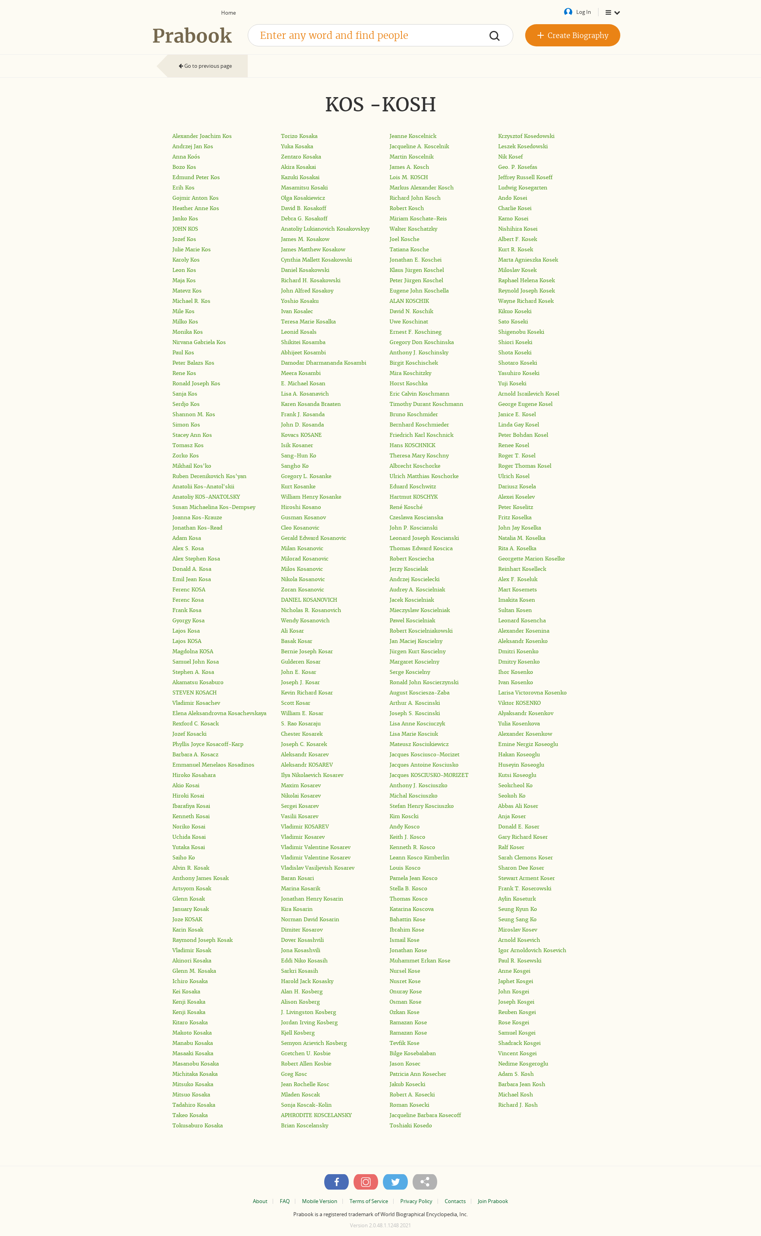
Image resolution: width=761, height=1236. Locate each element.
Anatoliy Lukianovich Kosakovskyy (325, 229)
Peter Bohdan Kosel (523, 435)
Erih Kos (183, 187)
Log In (583, 11)
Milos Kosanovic (302, 569)
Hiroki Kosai (188, 795)
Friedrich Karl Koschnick (421, 435)
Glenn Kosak (188, 898)
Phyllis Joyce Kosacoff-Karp (207, 744)
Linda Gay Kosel (518, 424)
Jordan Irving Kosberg (309, 1022)
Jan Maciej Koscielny (416, 641)
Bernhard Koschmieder (419, 424)
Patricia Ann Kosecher (418, 1074)
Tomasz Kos (188, 445)
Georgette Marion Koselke (531, 558)
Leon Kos (184, 270)
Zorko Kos (185, 455)
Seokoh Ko (512, 795)
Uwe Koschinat (409, 321)
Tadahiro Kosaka (193, 1105)
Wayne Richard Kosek (526, 301)
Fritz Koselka (515, 517)
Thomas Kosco (409, 898)
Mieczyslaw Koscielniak (420, 610)
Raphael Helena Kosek (526, 280)
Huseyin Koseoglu (521, 764)
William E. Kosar (302, 713)
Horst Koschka (409, 383)
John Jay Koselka (519, 527)
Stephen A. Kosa (193, 672)
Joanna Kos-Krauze (197, 517)
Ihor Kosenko (515, 672)
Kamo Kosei (513, 218)
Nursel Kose (405, 971)
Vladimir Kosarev (303, 837)
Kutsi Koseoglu (517, 775)
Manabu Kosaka (192, 1043)
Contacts (455, 1201)
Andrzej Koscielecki (415, 579)
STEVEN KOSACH (194, 692)
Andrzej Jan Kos (192, 146)
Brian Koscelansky (304, 1125)
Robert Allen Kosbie (306, 1063)
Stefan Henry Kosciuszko (422, 806)
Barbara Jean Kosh (521, 1084)
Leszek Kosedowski (523, 146)
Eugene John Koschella (419, 290)
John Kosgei (513, 991)
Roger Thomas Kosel (524, 466)
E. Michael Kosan (303, 383)
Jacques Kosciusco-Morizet (424, 754)
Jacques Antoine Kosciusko (424, 764)
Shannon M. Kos (193, 414)
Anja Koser (512, 816)
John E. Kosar (298, 672)
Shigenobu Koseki (521, 332)
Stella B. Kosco (408, 888)
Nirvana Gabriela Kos (199, 342)
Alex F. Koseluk (517, 579)
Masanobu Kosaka (195, 1063)
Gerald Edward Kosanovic (313, 538)
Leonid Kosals (299, 332)
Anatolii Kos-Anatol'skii (203, 486)
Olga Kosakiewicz (303, 198)
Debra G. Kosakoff (304, 218)
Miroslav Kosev (517, 929)
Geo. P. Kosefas (517, 167)
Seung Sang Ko (517, 919)
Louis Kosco (405, 868)
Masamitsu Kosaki (304, 187)
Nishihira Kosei (517, 229)
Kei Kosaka (186, 991)
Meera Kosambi (301, 373)
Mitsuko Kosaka (192, 1084)
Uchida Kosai (189, 837)
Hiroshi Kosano (301, 507)
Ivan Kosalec (297, 311)
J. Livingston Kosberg (308, 1012)
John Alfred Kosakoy (307, 290)
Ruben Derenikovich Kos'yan (209, 476)
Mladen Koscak (300, 1094)
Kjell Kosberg (298, 1032)
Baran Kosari (297, 878)
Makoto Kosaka (192, 1032)
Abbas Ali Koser (518, 806)
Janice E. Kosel (517, 414)
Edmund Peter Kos (196, 177)
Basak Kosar (296, 641)
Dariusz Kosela (517, 486)
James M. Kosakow (305, 239)
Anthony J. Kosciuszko (418, 785)
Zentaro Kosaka (301, 156)
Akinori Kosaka (191, 960)
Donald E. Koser (518, 826)
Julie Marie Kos (191, 249)
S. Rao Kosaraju (301, 723)
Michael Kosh (515, 1094)
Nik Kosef (510, 156)
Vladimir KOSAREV (305, 826)
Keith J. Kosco (407, 837)
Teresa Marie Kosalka (308, 321)
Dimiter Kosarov (302, 929)
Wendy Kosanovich (305, 620)
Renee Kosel (513, 445)
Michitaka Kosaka (195, 1074)
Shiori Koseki (515, 342)
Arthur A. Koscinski (415, 703)
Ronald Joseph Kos (196, 383)
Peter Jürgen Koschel (416, 280)
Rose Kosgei (513, 1022)
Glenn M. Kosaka (194, 971)
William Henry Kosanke (311, 497)
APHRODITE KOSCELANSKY (316, 1115)
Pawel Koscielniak (412, 620)
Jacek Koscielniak (412, 600)
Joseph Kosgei (516, 1002)
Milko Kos (185, 321)
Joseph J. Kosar (300, 682)
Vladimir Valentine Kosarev (315, 847)
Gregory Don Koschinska (422, 342)
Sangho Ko (295, 466)
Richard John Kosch (415, 198)
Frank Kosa (186, 610)
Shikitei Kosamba (303, 342)
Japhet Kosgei (515, 981)
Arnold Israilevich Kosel (528, 393)
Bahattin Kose (407, 919)
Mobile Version (319, 1201)
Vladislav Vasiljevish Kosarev (317, 868)
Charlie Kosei (515, 208)
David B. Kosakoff (303, 208)
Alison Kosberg (300, 1002)
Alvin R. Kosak (190, 868)
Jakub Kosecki (407, 1084)
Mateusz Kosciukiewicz (419, 744)
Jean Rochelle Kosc (305, 1084)
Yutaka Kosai (188, 847)
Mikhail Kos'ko (191, 466)
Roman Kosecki (409, 1105)
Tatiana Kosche (409, 249)
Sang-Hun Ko (298, 455)
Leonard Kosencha (522, 620)
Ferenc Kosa (188, 600)
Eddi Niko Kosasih (304, 960)
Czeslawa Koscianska (416, 517)
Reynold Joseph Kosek (526, 290)
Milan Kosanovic (302, 548)
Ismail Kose (404, 940)
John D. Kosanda (302, 424)
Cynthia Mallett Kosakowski (316, 259)
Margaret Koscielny (414, 661)
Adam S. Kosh (516, 1074)
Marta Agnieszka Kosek (528, 259)
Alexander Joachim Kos (202, 136)
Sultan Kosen (515, 610)
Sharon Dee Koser (521, 868)
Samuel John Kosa (195, 661)
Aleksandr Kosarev (305, 754)
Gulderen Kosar (301, 661)
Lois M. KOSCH (409, 177)
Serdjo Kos (186, 404)
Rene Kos (184, 373)
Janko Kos (185, 218)
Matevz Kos (187, 290)
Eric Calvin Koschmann (419, 393)
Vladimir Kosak (191, 950)
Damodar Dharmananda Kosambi (323, 363)
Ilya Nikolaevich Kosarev (312, 775)
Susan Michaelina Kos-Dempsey (213, 507)
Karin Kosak (187, 929)
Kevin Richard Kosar (307, 692)
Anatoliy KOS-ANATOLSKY (206, 497)
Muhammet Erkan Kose (420, 960)
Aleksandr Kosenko (523, 641)
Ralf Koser (511, 847)
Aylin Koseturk (517, 898)
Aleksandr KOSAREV (307, 764)
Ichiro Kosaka (190, 981)
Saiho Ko (183, 857)
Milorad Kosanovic (305, 558)
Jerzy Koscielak (409, 569)
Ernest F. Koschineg (416, 332)
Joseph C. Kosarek (304, 744)
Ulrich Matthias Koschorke (424, 476)
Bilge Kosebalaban (413, 1053)
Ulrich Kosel (514, 476)
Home (228, 12)
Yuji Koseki (512, 383)
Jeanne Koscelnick (413, 136)
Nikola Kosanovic (303, 579)
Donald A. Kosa (191, 569)
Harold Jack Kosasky (307, 981)
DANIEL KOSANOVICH (309, 600)
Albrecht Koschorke (415, 466)
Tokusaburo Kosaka (197, 1125)
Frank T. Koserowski (524, 888)
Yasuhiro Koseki (518, 373)
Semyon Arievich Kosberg (314, 1043)
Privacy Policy (416, 1201)
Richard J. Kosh (518, 1105)
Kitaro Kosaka (190, 1022)
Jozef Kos (184, 239)
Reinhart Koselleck (522, 569)
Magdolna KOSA (192, 651)
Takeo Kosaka (190, 1115)
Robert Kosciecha (412, 558)
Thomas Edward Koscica (421, 548)
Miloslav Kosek (517, 270)
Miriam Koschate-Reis (418, 218)
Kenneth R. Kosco (412, 847)
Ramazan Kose (408, 1022)
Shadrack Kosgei (519, 1043)
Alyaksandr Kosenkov (525, 713)
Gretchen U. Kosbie (306, 1053)
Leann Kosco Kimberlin (419, 857)
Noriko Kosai (188, 826)
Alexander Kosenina (523, 631)
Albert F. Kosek (517, 239)
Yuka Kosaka (297, 146)
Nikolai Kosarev (301, 795)
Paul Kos (183, 352)
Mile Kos (183, 311)
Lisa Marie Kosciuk (414, 734)
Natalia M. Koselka (521, 538)
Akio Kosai (185, 785)
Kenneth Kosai (191, 816)
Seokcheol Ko (515, 785)
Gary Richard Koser (523, 837)
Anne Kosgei (514, 971)
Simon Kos (186, 424)
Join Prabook (493, 1201)
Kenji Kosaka (188, 1002)
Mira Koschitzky (410, 373)
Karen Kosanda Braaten (311, 404)
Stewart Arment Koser (526, 878)
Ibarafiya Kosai (191, 806)
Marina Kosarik (300, 888)
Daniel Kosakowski (305, 270)
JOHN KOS (185, 229)
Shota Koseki (515, 352)
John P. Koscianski (414, 527)
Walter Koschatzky (413, 229)
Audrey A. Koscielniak (417, 589)
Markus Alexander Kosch (422, 187)
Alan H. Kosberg (302, 991)
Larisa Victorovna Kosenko (532, 692)
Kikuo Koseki (515, 311)
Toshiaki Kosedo (411, 1125)
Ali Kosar (292, 631)
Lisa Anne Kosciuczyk (417, 723)
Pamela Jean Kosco (414, 878)
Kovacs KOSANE (301, 435)
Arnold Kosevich (519, 940)
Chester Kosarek (302, 734)
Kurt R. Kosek (515, 249)
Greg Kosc (294, 1074)
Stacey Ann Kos (192, 435)
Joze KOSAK (187, 919)
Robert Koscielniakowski (421, 631)
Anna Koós (186, 156)
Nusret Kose (405, 981)
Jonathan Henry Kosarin (312, 898)
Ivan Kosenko (515, 682)
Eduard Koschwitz (413, 486)
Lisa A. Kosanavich (305, 393)
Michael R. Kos (191, 301)
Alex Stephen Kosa (196, 558)
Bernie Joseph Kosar (307, 651)
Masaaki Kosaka (192, 1053)
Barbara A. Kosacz (195, 754)
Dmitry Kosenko (519, 661)
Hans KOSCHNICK (412, 445)
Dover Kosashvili (302, 940)
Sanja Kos (184, 393)
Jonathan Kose (408, 950)
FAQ (285, 1201)
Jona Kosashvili (300, 950)
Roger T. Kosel (516, 455)
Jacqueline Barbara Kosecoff (425, 1115)
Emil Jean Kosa (191, 579)
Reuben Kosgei (517, 1012)
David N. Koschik (411, 311)
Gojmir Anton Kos (195, 198)
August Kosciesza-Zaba (419, 692)
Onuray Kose (406, 991)
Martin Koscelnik (412, 156)
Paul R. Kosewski (519, 960)
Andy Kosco (405, 826)
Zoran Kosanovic (302, 589)
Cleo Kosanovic (300, 527)
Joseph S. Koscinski (415, 713)
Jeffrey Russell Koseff (525, 177)
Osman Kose (405, 1002)
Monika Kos (187, 332)
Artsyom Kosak (191, 888)
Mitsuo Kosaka (191, 1094)
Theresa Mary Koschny (419, 455)
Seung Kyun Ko (517, 909)
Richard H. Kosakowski (310, 280)
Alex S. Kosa (188, 548)
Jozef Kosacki (189, 734)
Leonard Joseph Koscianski (424, 538)
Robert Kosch (407, 208)
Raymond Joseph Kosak (202, 940)
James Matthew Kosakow (313, 249)
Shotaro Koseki (517, 363)
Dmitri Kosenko (518, 651)
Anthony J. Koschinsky (419, 352)
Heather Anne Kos (195, 208)
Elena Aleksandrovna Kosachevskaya (219, 713)
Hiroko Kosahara (194, 775)
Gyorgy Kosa (188, 620)
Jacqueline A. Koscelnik (419, 146)
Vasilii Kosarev (299, 816)
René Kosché (406, 507)
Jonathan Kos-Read (197, 527)
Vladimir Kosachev (196, 703)
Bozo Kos (184, 167)
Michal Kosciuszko (414, 795)
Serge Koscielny (410, 672)
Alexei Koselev (516, 497)
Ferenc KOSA (188, 589)
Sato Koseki (513, 321)
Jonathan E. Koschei (416, 259)
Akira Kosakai (298, 167)
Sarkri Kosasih (299, 971)
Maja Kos (184, 280)
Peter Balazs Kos (193, 363)
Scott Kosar (295, 703)
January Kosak (190, 909)
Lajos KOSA (186, 641)
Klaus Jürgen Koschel (417, 270)
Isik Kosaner (297, 445)
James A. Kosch (409, 167)
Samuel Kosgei (516, 1032)
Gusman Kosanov (303, 517)
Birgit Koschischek (414, 363)
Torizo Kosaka (299, 136)
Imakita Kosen (516, 600)
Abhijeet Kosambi (303, 352)
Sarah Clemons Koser (525, 857)
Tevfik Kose (404, 1043)
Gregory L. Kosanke (306, 476)
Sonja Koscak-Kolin (306, 1105)
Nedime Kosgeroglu (523, 1063)
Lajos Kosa (186, 631)
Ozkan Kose (404, 1012)
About (260, 1201)
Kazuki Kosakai (300, 177)
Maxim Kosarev (301, 785)
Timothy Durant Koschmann (426, 404)
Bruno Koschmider (414, 414)
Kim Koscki (404, 816)
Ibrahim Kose (407, 929)
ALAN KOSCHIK (409, 301)
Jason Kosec (405, 1063)
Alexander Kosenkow (525, 734)
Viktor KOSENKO (519, 703)
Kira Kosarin (297, 909)
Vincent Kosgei (517, 1053)
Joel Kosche (404, 239)
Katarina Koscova (412, 909)
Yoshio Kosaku (300, 301)
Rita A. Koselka (517, 548)
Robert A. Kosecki (412, 1094)
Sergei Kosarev (300, 806)
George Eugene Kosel (525, 404)
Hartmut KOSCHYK (414, 497)
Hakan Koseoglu (519, 754)
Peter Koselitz (515, 507)
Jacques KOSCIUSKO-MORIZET (429, 775)
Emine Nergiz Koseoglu (528, 744)
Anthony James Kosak (200, 878)
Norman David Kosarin (310, 919)
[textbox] (380, 35)
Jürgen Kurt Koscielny (418, 651)
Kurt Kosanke (298, 486)
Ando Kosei (512, 198)
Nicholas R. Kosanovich (311, 610)
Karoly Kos (186, 259)
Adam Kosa (186, 538)
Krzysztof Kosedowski (526, 136)
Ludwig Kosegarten (522, 187)
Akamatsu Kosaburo (198, 682)
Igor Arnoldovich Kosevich (532, 950)
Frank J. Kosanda (303, 414)
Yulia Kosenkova (519, 723)
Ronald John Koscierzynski (424, 682)
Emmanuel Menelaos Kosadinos (213, 764)
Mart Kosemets (517, 589)
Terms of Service (369, 1201)
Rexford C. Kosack (195, 723)
